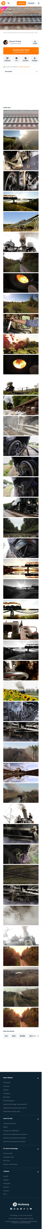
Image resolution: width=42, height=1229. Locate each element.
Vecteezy (6, 1085)
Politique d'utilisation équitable (20, 1226)
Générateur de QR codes (11, 1113)
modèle (22, 1035)
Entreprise (6, 1093)
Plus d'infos (8, 70)
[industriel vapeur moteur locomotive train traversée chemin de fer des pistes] (20, 139)
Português (6, 1187)
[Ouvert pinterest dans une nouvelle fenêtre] (20, 1213)
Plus (4, 1198)
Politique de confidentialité (28, 1225)
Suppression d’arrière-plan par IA (14, 1109)
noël (13, 1035)
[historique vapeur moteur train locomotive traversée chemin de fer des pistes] (20, 690)
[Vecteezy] (3, 3)
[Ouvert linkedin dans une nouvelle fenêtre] (17, 1213)
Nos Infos (6, 1165)
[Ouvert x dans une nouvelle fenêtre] (27, 1213)
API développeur (9, 1100)
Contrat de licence (9, 1125)
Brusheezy (6, 1082)
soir (6, 1035)
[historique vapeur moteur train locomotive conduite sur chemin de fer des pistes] (20, 425)
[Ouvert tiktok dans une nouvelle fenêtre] (23, 1213)
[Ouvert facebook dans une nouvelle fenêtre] (10, 1213)
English (5, 1180)
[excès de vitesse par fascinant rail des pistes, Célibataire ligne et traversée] (20, 119)
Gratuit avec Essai (21, 51)
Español (6, 1184)
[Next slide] (34, 1035)
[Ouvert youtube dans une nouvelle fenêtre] (30, 1213)
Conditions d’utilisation (11, 1225)
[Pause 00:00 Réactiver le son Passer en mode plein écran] (21, 18)
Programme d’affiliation (11, 1132)
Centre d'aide (7, 1157)
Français (6, 1195)
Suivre (35, 43)
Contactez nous (8, 1161)
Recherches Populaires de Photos (14, 1142)
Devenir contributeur (10, 1168)
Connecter (31, 3)
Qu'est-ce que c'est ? (24, 67)
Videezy (5, 1089)
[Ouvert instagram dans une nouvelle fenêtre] (14, 1213)
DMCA (5, 1129)
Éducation (6, 1096)
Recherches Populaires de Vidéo (14, 1145)
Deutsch (6, 1191)
